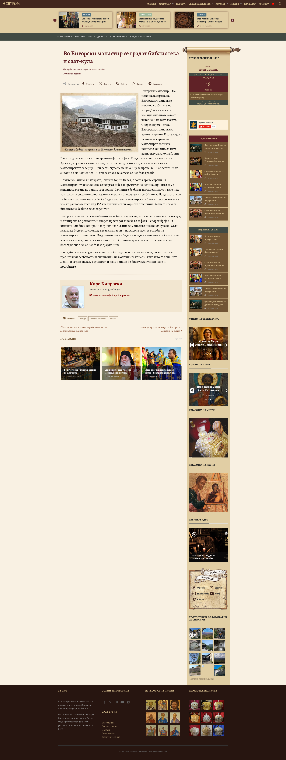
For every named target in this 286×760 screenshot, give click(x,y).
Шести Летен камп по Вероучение (215, 199)
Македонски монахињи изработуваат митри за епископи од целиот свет (83, 329)
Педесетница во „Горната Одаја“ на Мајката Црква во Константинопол (152, 21)
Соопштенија (118, 36)
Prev (191, 343)
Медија (234, 3)
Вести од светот (97, 36)
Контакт (264, 3)
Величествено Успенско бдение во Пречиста (80, 371)
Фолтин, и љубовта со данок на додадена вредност (215, 148)
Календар (250, 3)
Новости (181, 3)
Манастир (165, 3)
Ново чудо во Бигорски (208, 387)
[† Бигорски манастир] (11, 3)
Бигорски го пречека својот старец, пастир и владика (95, 20)
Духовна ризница (199, 3)
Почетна (151, 3)
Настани (86, 15)
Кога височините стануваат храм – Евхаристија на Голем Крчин (160, 372)
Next (225, 343)
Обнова (113, 319)
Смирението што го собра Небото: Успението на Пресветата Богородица (118, 372)
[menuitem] (273, 4)
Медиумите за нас (140, 36)
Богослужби (146, 15)
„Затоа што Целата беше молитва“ (214, 251)
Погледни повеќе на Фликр (202, 678)
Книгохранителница (98, 319)
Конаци (83, 319)
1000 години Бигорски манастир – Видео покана (209, 20)
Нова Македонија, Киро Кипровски (111, 295)
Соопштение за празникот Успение (214, 212)
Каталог (220, 3)
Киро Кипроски (106, 283)
